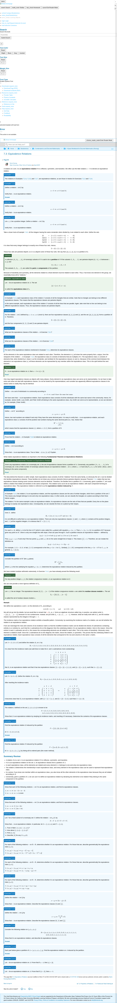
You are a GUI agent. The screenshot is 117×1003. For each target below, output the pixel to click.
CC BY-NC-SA (74, 977)
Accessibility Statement (62, 1000)
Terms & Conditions (49, 1000)
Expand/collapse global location (112, 148)
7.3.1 (49, 332)
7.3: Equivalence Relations (19, 977)
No (32, 989)
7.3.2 (26, 232)
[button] (7, 113)
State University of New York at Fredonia (21, 165)
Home (12, 148)
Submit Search (5, 38)
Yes (24, 989)
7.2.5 (29, 179)
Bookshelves (24, 148)
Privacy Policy (38, 1000)
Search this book (5, 32)
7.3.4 (32, 357)
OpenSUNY (37, 165)
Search (6, 144)
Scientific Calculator (10, 99)
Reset (3, 50)
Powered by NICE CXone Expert (31, 996)
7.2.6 (90, 179)
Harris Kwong (13, 163)
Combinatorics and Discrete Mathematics (47, 148)
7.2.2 (83, 179)
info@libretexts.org (97, 1000)
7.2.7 (36, 179)
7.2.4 (24, 179)
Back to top (7, 983)
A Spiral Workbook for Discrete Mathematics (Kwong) (82, 148)
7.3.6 (31, 437)
